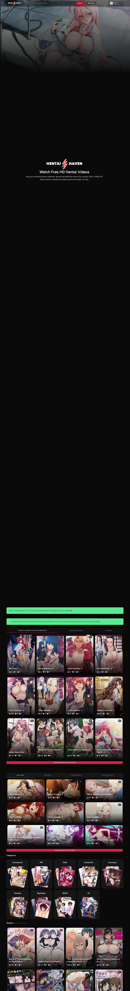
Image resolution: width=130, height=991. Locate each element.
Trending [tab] (109, 630)
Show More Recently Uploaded (65, 762)
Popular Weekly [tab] (76, 775)
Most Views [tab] (20, 775)
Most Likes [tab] (47, 775)
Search (80, 3)
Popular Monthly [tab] (107, 775)
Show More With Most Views (65, 850)
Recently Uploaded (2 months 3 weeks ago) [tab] (32, 630)
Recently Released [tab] (76, 630)
